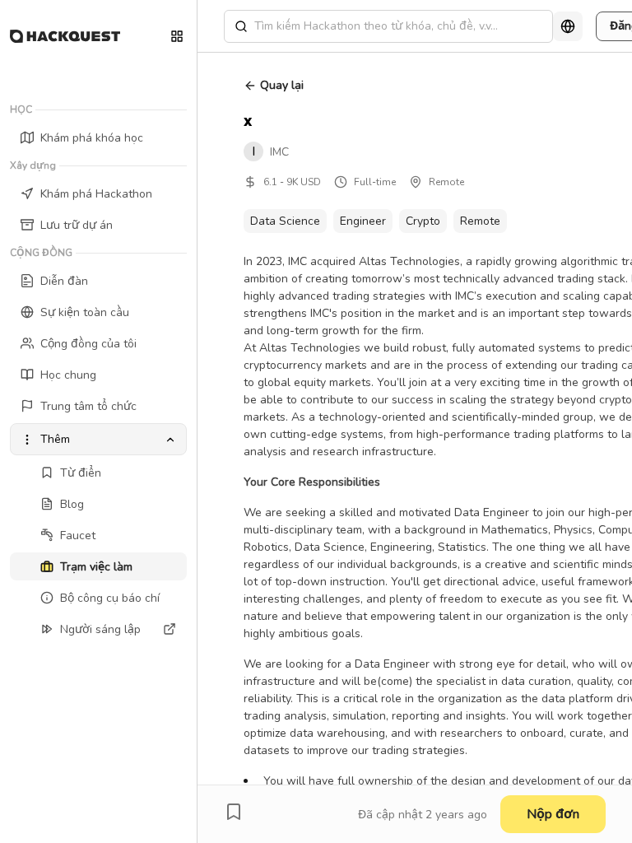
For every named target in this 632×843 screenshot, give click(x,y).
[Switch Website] (177, 36)
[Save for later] (234, 812)
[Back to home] (65, 36)
